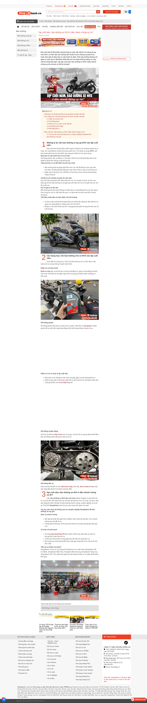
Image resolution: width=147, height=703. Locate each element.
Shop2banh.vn (30, 701)
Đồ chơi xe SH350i (82, 651)
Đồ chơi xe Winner (82, 660)
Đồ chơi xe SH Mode (54, 656)
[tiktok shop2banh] (126, 642)
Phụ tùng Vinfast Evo (83, 676)
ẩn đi (49, 111)
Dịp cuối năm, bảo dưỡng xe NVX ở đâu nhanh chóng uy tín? (85, 21)
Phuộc (45, 26)
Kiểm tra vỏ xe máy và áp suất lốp (60, 124)
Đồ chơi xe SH (81, 647)
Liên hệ (129, 6)
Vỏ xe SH (50, 669)
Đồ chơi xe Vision (53, 646)
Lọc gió (80, 26)
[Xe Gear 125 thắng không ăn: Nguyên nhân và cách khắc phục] (77, 619)
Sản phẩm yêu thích (85, 6)
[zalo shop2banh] (121, 642)
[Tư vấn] (18, 26)
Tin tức (100, 26)
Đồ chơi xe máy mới (25, 663)
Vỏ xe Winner (51, 662)
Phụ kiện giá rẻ (23, 667)
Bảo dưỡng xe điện (24, 45)
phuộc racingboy (81, 16)
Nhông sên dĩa (56, 26)
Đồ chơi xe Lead (52, 653)
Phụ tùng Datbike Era (83, 644)
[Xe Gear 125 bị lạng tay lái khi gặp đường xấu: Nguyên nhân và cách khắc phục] (46, 619)
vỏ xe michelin (91, 16)
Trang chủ (49, 6)
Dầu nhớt (36, 26)
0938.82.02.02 (52, 643)
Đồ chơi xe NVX (81, 654)
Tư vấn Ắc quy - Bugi (24, 55)
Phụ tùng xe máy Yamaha (84, 670)
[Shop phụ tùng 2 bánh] (110, 642)
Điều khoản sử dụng (25, 654)
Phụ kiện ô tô (22, 673)
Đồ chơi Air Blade (81, 657)
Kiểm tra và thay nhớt (56, 119)
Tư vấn (113, 6)
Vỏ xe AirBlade (52, 675)
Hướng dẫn (105, 6)
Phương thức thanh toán (26, 647)
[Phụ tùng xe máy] (29, 13)
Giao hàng (96, 6)
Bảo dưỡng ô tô (23, 50)
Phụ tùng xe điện (23, 670)
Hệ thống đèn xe (54, 128)
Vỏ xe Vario (51, 665)
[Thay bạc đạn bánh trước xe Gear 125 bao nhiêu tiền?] (61, 619)
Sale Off (71, 6)
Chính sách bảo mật (25, 651)
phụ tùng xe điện (101, 16)
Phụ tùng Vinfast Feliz (83, 663)
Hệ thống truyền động (56, 126)
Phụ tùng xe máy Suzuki (84, 673)
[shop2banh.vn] (116, 642)
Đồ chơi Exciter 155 (82, 641)
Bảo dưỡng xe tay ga (59, 21)
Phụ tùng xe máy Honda (84, 667)
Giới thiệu (121, 6)
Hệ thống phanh (54, 121)
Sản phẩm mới (59, 6)
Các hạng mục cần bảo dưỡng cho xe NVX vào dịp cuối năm (65, 116)
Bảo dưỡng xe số (23, 40)
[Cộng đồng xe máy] (105, 642)
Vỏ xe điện (50, 678)
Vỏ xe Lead (51, 672)
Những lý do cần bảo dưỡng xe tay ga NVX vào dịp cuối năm (65, 114)
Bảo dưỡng (48, 21)
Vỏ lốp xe (25, 26)
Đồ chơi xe (70, 26)
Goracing (72, 16)
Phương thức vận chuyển (26, 644)
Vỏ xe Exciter (51, 659)
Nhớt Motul (65, 16)
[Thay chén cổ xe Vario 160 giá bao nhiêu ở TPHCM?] (92, 619)
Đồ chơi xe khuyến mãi (26, 660)
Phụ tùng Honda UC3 (83, 679)
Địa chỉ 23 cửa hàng (111, 12)
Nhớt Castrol (57, 16)
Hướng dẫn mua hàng (25, 641)
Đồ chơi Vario (51, 649)
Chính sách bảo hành (25, 657)
